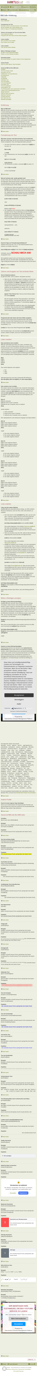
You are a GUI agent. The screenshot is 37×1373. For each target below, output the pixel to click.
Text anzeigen (7, 1156)
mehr (19, 704)
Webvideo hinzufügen (6, 99)
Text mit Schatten (5, 81)
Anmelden (13, 1193)
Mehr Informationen (18, 1318)
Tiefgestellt (3, 76)
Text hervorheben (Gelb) (7, 70)
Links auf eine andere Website (8, 47)
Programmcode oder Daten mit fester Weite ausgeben (14, 35)
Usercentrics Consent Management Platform (18, 718)
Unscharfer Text (5, 84)
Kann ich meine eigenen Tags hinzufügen (11, 64)
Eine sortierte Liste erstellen (7, 42)
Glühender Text (4, 80)
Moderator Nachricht (6, 94)
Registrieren (23, 1193)
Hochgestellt (4, 78)
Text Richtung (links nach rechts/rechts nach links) (13, 88)
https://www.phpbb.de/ (10, 542)
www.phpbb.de (22, 552)
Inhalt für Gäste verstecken (7, 93)
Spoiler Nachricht (5, 91)
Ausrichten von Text (6, 72)
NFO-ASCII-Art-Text (6, 98)
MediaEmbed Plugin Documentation (26, 792)
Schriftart (3, 69)
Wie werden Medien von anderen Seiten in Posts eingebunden (15, 59)
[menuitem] (4, 7)
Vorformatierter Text (5, 87)
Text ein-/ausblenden (6, 85)
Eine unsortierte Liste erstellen (8, 40)
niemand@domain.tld (16, 565)
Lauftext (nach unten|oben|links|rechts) (10, 90)
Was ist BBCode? (5, 20)
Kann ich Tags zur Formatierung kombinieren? (12, 28)
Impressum (12, 711)
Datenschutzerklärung (21, 711)
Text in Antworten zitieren (7, 34)
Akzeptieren (18, 1324)
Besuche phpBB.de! (29, 526)
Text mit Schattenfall (6, 83)
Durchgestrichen (5, 75)
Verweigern (19, 700)
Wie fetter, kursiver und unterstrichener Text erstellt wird (14, 25)
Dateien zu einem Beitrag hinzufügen (9, 54)
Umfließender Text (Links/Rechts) (9, 73)
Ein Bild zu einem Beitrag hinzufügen (9, 52)
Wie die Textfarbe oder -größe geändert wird (11, 27)
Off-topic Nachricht (5, 96)
